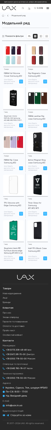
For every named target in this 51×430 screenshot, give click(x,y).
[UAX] (9, 8)
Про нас (7, 313)
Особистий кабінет (13, 335)
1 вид (6, 112)
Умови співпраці (11, 317)
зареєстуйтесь (42, 2)
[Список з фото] (41, 36)
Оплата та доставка (13, 326)
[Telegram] (8, 415)
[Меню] (48, 8)
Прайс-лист (9, 331)
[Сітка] (35, 36)
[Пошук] (23, 8)
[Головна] (3, 16)
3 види (6, 69)
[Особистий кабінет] (29, 8)
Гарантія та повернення (15, 322)
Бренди (6, 302)
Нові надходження (12, 294)
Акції (5, 298)
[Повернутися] (8, 15)
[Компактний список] (46, 36)
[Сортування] (29, 36)
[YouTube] (4, 415)
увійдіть (31, 2)
